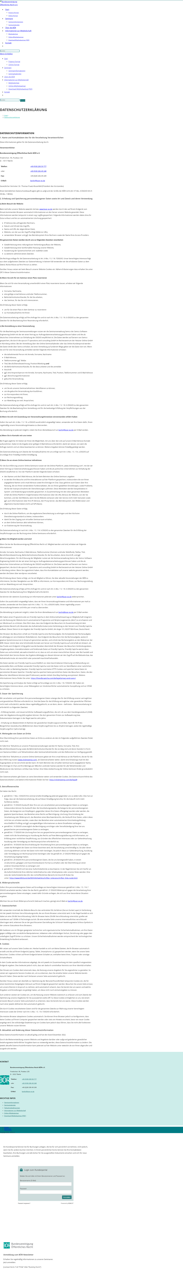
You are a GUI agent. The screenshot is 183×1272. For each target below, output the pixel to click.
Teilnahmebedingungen (12, 1108)
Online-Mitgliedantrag (11, 1113)
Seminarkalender (14, 74)
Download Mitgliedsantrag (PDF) (20, 89)
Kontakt (7, 92)
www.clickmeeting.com (27, 760)
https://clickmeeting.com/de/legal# (63, 780)
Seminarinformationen (16, 71)
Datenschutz (8, 1130)
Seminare (7, 68)
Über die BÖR (9, 77)
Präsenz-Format (14, 61)
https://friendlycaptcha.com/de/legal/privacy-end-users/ (53, 678)
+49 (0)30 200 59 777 (38, 166)
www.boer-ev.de (45, 209)
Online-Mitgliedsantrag (17, 86)
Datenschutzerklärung (12, 117)
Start (6, 58)
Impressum (7, 1128)
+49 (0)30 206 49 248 (38, 171)
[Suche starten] (22, 100)
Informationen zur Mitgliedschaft (16, 80)
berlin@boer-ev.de (37, 181)
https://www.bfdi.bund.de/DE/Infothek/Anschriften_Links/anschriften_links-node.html (43, 878)
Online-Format (13, 64)
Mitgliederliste (13, 83)
